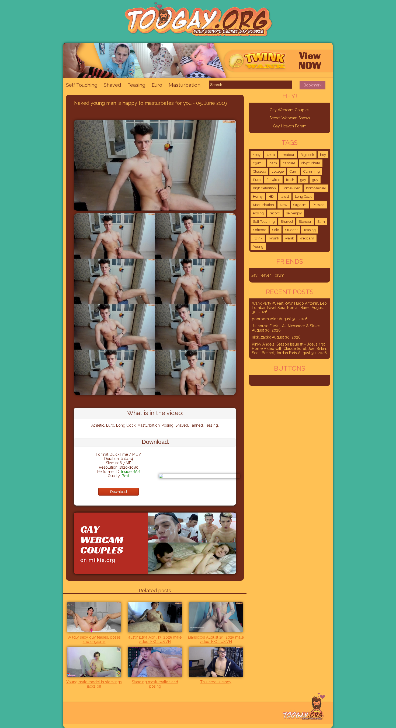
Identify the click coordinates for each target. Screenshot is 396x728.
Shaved (112, 85)
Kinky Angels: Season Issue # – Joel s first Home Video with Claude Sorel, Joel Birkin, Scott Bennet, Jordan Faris (289, 348)
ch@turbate (310, 163)
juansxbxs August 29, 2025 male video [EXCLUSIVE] (216, 639)
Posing (167, 425)
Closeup (259, 171)
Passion (318, 205)
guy (315, 180)
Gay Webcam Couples (290, 110)
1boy (256, 155)
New (283, 205)
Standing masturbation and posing (155, 684)
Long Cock (126, 425)
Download (118, 492)
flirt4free (273, 180)
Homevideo (291, 188)
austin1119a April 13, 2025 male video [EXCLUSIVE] (155, 639)
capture (289, 163)
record (275, 213)
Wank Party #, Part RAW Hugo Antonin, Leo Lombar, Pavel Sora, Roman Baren (289, 305)
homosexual (316, 188)
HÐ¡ (272, 196)
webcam (307, 238)
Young (258, 247)
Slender (305, 222)
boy (323, 155)
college (278, 171)
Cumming (311, 171)
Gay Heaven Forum (290, 126)
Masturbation (184, 85)
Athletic (97, 425)
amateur (287, 155)
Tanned (196, 425)
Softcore (259, 230)
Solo (275, 230)
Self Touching (81, 85)
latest (284, 196)
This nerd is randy (215, 682)
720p (270, 155)
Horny (258, 196)
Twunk (273, 238)
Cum (293, 171)
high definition (264, 188)
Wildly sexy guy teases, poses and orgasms (94, 639)
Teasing (136, 85)
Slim (321, 222)
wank (289, 238)
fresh (290, 180)
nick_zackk (261, 337)
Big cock (307, 155)
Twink (257, 238)
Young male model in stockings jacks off (94, 684)
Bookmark (312, 85)
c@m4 (258, 163)
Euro (157, 85)
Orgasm (300, 205)
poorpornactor (265, 319)
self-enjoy (294, 213)
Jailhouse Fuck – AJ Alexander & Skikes (286, 326)
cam (273, 163)
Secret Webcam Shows (289, 118)
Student (291, 230)
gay (303, 180)
